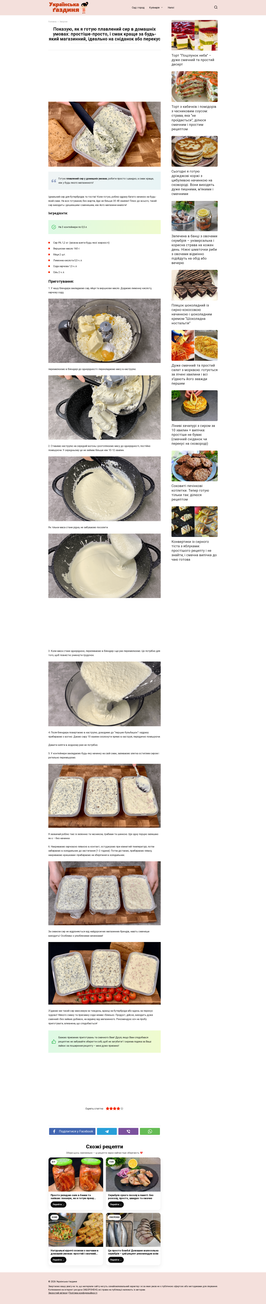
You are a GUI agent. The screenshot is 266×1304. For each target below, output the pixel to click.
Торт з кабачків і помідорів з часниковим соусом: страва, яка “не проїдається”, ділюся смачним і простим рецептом (193, 118)
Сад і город (138, 7)
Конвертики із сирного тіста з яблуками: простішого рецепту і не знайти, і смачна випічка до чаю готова (194, 551)
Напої (171, 7)
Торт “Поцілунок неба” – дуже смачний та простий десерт (192, 59)
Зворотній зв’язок (57, 1293)
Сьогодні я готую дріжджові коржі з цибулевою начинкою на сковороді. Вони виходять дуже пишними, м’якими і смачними (192, 182)
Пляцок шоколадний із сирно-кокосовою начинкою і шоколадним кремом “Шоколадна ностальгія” (191, 314)
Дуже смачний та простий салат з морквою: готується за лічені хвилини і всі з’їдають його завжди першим (194, 374)
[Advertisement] (104, 76)
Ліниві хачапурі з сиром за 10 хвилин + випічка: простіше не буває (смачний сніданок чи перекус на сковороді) (193, 435)
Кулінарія (154, 7)
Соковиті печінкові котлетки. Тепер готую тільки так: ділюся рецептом (190, 492)
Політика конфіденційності (83, 1293)
